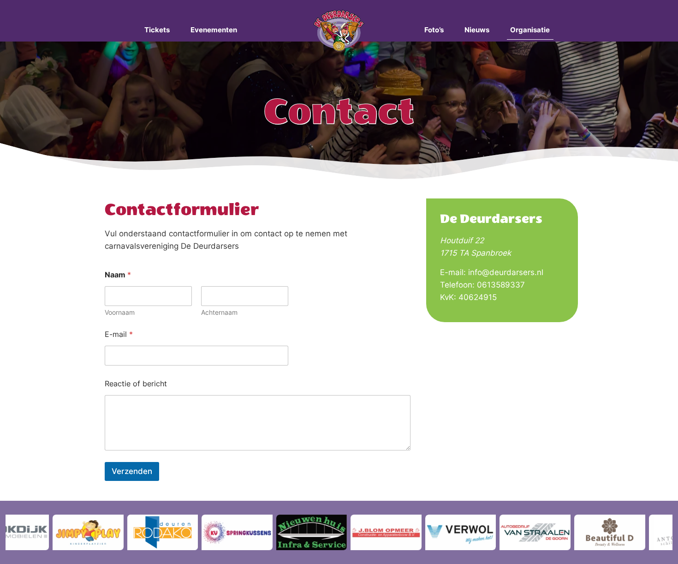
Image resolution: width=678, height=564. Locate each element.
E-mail (119, 334)
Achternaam (219, 312)
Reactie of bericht (136, 383)
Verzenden (132, 471)
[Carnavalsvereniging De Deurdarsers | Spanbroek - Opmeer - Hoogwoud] (339, 30)
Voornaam (120, 312)
